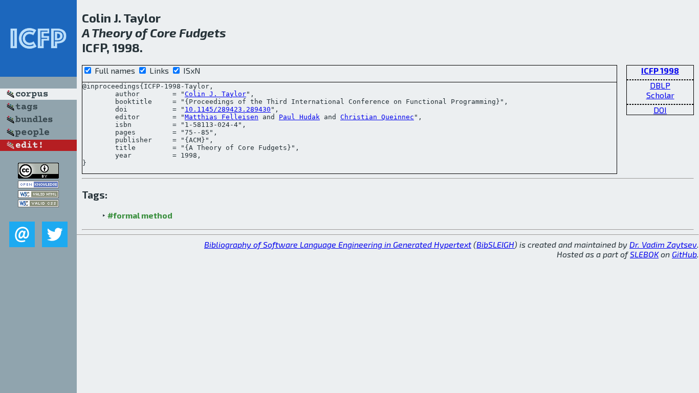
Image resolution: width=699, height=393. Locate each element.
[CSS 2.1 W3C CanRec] (38, 214)
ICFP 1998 (660, 70)
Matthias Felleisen (221, 117)
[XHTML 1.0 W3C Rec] (38, 195)
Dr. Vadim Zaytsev (663, 244)
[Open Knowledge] (38, 185)
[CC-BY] (38, 175)
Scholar (660, 95)
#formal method (139, 215)
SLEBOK (644, 254)
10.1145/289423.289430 (228, 109)
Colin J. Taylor (215, 94)
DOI (660, 110)
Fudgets (202, 32)
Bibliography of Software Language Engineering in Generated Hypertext (337, 244)
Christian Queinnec (377, 117)
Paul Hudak (299, 117)
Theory (112, 32)
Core (163, 32)
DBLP (660, 85)
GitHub (684, 254)
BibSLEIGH (495, 244)
